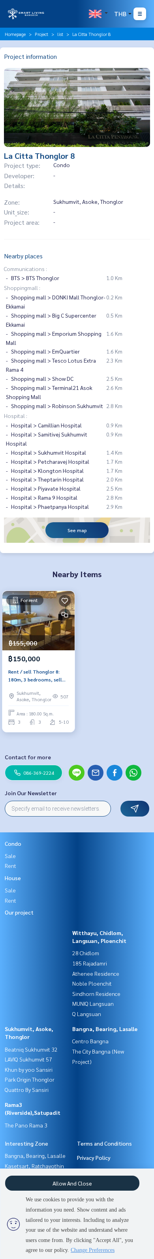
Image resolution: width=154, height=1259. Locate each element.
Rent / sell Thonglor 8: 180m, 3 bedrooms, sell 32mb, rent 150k (35, 675)
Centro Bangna (90, 1040)
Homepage (15, 34)
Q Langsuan (86, 1013)
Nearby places (23, 256)
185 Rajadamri (89, 963)
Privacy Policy (94, 1157)
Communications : (25, 268)
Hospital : (15, 415)
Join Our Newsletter (31, 792)
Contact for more (28, 756)
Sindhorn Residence (96, 993)
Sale (10, 855)
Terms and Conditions (104, 1143)
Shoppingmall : (22, 287)
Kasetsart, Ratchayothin (34, 1165)
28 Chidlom (85, 952)
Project (41, 34)
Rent (10, 865)
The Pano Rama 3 (26, 1125)
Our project (19, 912)
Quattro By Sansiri (27, 1089)
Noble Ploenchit (92, 983)
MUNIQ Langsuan (93, 1003)
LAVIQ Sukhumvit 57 (28, 1059)
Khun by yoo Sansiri (29, 1069)
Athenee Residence (95, 973)
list (60, 34)
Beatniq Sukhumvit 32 (31, 1049)
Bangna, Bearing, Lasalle (104, 1028)
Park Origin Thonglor (29, 1079)
